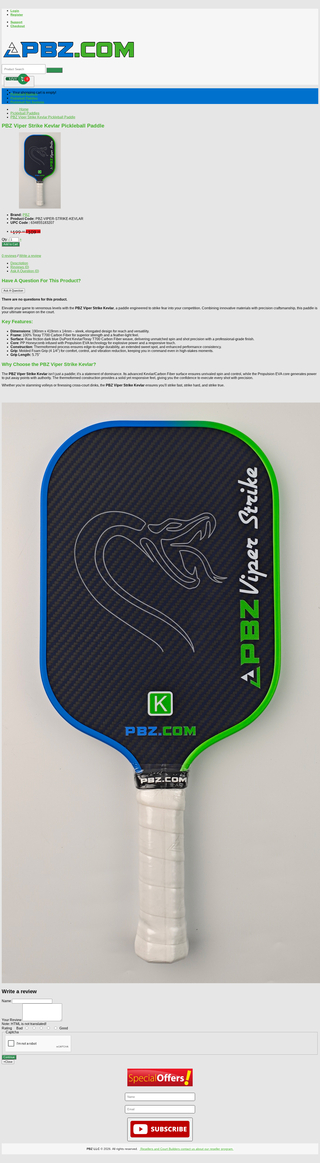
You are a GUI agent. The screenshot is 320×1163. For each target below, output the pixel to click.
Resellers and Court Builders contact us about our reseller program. (187, 1149)
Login (14, 10)
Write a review (30, 256)
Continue (9, 1057)
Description (19, 263)
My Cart (23, 79)
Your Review (12, 1020)
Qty (4, 239)
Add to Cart (10, 244)
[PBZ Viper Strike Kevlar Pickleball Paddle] (40, 207)
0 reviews (9, 256)
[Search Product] (54, 70)
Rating (7, 1028)
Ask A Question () (24, 271)
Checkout (17, 26)
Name (6, 1001)
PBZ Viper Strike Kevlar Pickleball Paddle (42, 117)
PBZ (26, 215)
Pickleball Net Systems (27, 102)
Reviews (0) (19, 267)
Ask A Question (13, 290)
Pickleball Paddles (24, 98)
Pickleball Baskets (24, 94)
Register (16, 14)
